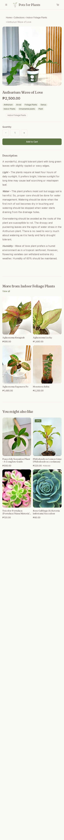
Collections (19, 17)
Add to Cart (32, 141)
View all (6, 291)
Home (9, 17)
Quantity (6, 127)
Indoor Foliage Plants (36, 17)
